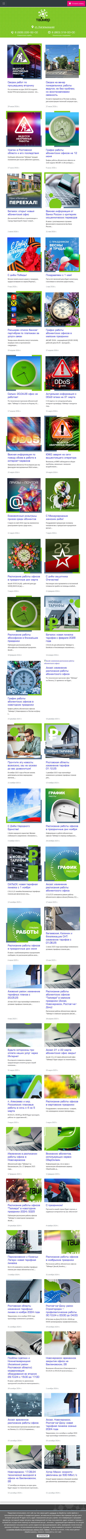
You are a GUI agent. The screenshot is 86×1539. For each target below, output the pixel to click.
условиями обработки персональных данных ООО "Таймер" (28, 1529)
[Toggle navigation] (4, 3)
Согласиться (43, 1536)
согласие (53, 1513)
